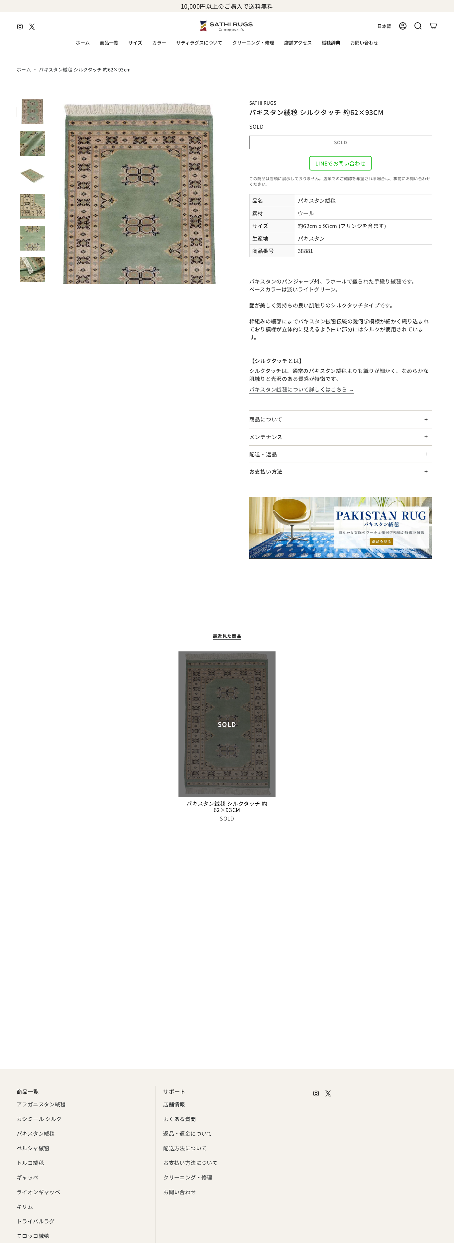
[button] (109, 43)
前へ (51, 191)
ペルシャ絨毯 (33, 1148)
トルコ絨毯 (30, 1163)
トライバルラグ (36, 1221)
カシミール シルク (39, 1119)
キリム (25, 1206)
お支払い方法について (190, 1163)
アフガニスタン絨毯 (41, 1104)
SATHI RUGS (263, 102)
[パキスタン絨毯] (340, 527)
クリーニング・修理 (187, 1177)
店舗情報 (174, 1104)
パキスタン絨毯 (36, 1133)
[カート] (433, 26)
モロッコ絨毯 (33, 1236)
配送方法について (185, 1148)
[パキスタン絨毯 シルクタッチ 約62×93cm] (227, 724)
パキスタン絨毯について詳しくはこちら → (301, 389)
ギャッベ (28, 1177)
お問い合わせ (179, 1192)
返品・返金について (187, 1133)
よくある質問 (179, 1119)
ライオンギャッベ (38, 1192)
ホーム (24, 69)
